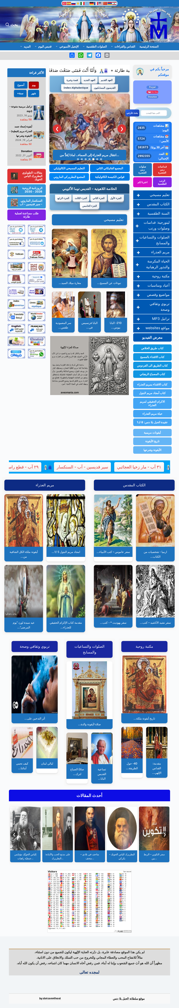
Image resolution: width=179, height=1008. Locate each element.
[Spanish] (69, 3)
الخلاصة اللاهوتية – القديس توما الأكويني (89, 188)
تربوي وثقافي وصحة (160, 307)
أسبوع (20, 85)
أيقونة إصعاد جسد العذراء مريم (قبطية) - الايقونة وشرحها (20, 131)
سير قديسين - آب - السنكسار (113, 466)
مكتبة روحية (161, 276)
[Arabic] (114, 3)
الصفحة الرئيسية (149, 46)
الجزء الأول (115, 198)
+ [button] (138, 195)
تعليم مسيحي (114, 220)
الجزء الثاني (99, 198)
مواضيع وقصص (158, 295)
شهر (33, 93)
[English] (101, 3)
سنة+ (20, 93)
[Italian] (82, 3)
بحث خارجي (132, 112)
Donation (26, 151)
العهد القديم (107, 80)
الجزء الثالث (81, 198)
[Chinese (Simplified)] (105, 3)
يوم (34, 85)
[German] (92, 3)
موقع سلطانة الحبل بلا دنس (129, 998)
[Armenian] (110, 3)
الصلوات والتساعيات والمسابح (154, 240)
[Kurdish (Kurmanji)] (78, 3)
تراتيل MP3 (161, 319)
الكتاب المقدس (158, 204)
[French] (96, 3)
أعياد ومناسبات (159, 285)
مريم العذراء (160, 252)
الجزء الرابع (63, 198)
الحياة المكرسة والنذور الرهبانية (158, 264)
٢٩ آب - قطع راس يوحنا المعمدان (40, 466)
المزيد (27, 46)
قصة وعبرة (72, 80)
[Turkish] (64, 3)
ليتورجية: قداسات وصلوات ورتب (157, 225)
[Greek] (87, 3)
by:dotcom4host (50, 998)
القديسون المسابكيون (105, 87)
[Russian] (73, 3)
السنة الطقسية (159, 213)
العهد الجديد (89, 80)
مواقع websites (157, 328)
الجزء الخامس (89, 205)
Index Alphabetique (76, 87)
